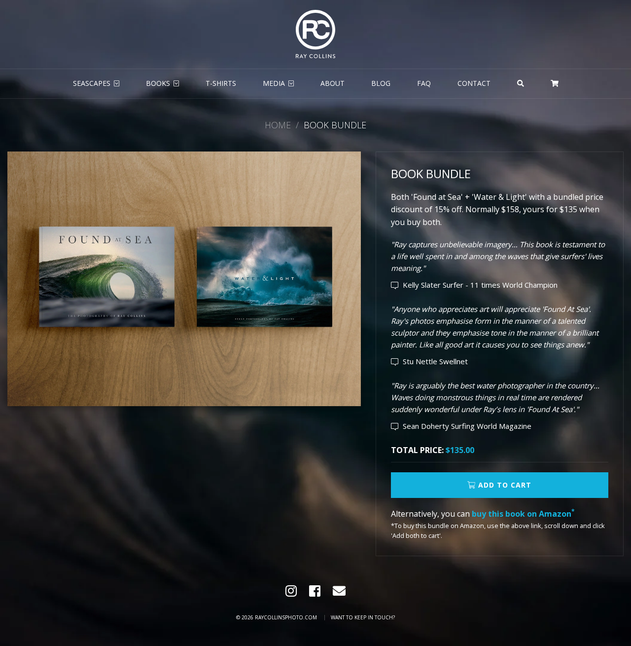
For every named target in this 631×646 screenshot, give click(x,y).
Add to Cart (503, 485)
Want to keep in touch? (363, 617)
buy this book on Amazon (523, 513)
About (332, 83)
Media (274, 83)
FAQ (424, 83)
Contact (474, 83)
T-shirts (221, 83)
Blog (380, 83)
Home (278, 125)
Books (158, 83)
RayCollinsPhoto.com (286, 617)
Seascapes (91, 83)
